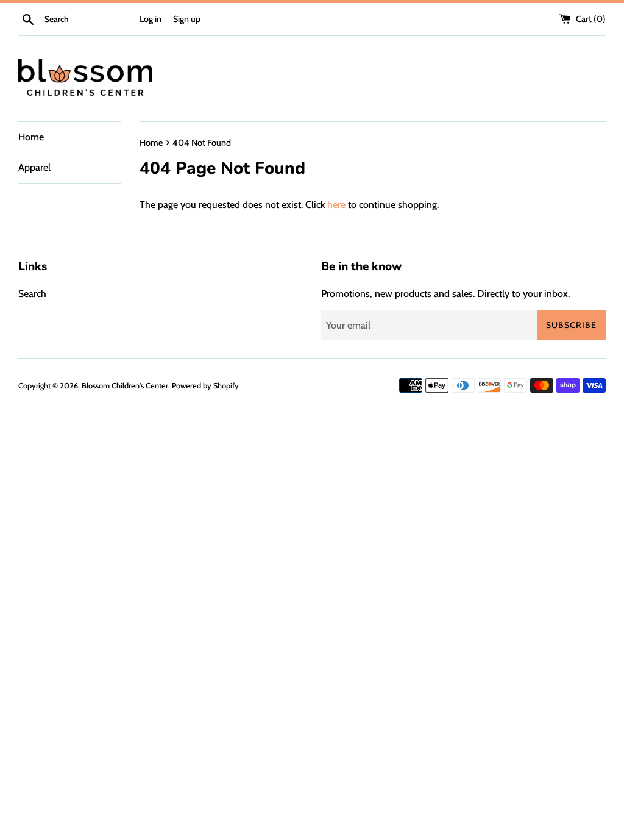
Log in (150, 18)
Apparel (34, 167)
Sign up (186, 18)
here (336, 204)
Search (32, 293)
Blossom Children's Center (125, 385)
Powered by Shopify (205, 385)
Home (31, 137)
